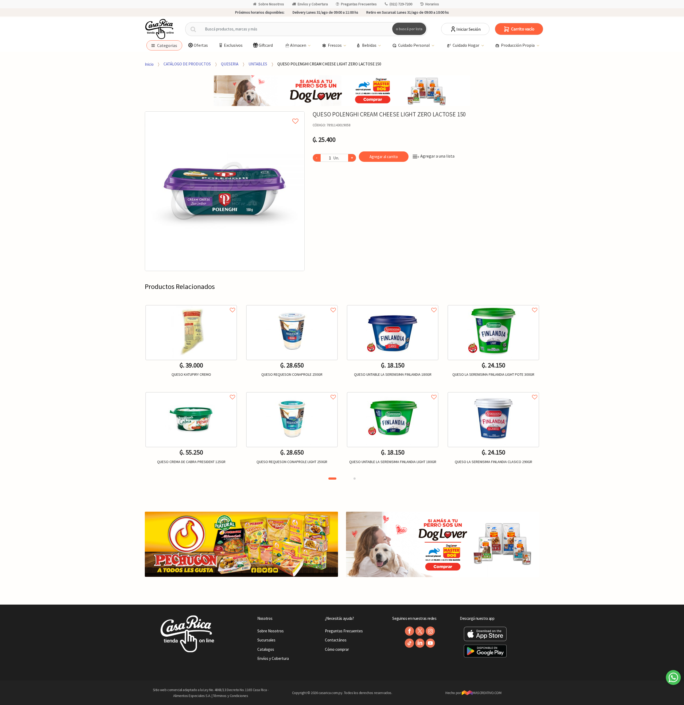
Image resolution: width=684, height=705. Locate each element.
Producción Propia (518, 45)
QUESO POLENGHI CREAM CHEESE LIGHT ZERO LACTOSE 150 (329, 63)
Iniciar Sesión (468, 29)
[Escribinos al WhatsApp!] (673, 678)
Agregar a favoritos (191, 304)
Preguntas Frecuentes (359, 4)
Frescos (335, 45)
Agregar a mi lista (224, 115)
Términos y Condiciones (230, 695)
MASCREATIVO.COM (487, 692)
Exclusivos (233, 45)
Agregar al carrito (384, 156)
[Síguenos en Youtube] (430, 643)
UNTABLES (257, 63)
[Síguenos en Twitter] (420, 631)
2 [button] (354, 478)
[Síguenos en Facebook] (409, 631)
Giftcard (266, 45)
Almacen (298, 45)
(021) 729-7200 (401, 4)
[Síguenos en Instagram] (430, 631)
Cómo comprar (337, 649)
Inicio (149, 63)
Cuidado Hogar (466, 45)
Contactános (336, 640)
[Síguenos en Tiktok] (409, 643)
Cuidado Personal (414, 45)
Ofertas (201, 45)
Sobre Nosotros (271, 4)
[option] (224, 191)
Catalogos (265, 649)
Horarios (432, 4)
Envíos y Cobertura (313, 4)
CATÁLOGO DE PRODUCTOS (187, 63)
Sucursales (266, 640)
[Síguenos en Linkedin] (420, 643)
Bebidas (369, 45)
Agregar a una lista (435, 156)
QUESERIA (229, 63)
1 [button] (332, 478)
